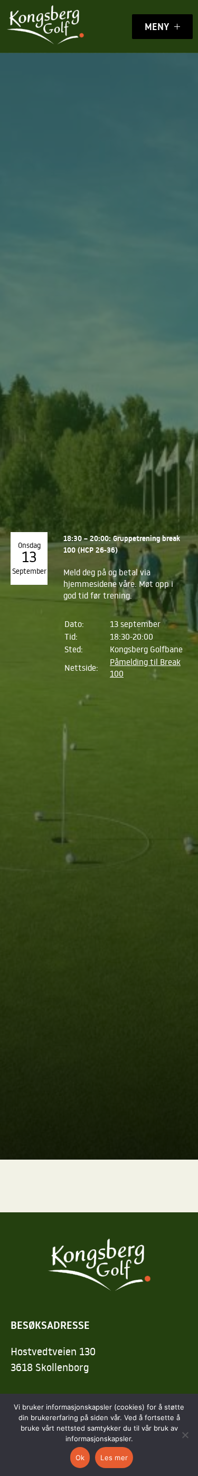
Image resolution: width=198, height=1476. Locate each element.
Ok (80, 1457)
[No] (185, 1435)
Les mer (114, 1457)
